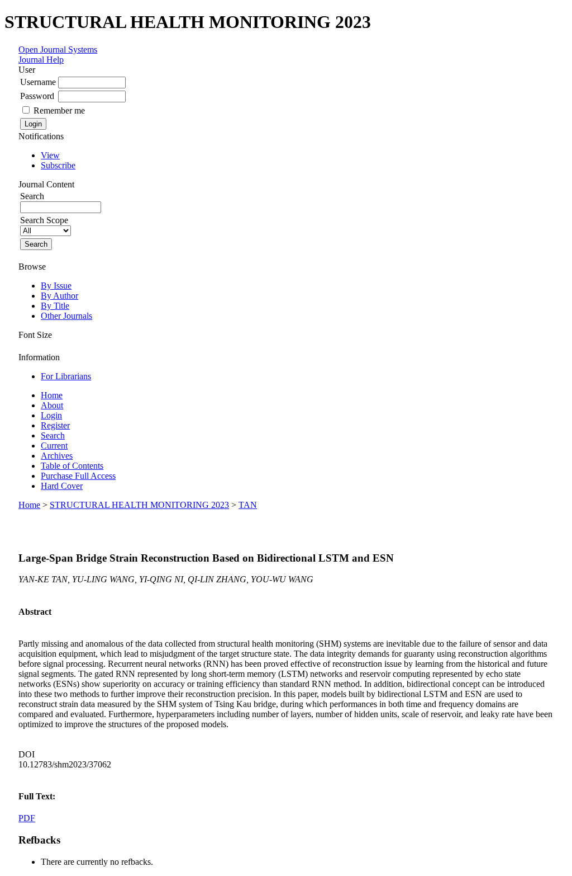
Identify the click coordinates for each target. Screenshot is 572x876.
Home (52, 395)
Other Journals (66, 316)
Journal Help (41, 59)
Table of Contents (72, 465)
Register (55, 425)
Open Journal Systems (57, 49)
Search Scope (44, 220)
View (50, 155)
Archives (57, 455)
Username (38, 82)
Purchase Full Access (78, 476)
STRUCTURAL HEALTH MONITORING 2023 (139, 505)
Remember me (59, 110)
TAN (248, 505)
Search (53, 435)
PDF (26, 818)
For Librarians (66, 376)
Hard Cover (62, 486)
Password (37, 96)
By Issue (56, 285)
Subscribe (58, 165)
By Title (55, 305)
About (52, 405)
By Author (59, 295)
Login (51, 415)
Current (54, 445)
